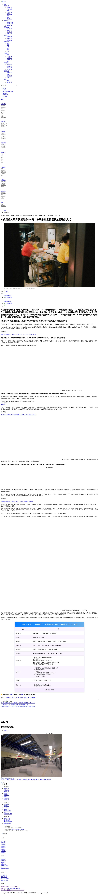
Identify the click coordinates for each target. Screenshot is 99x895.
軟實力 (9, 77)
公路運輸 (9, 66)
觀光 (8, 15)
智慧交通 (9, 36)
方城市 (6, 291)
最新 (5, 4)
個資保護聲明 (7, 823)
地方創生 (6, 27)
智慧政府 (9, 40)
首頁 (5, 210)
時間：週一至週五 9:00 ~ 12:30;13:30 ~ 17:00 (12, 890)
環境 (8, 54)
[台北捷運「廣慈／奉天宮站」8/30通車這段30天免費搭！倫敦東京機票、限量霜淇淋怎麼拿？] (49, 755)
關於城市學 (7, 818)
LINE (10, 694)
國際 (8, 61)
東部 (8, 49)
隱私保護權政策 (8, 821)
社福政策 (9, 12)
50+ (5, 812)
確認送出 (3, 404)
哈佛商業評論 (7, 811)
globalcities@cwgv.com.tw (17, 829)
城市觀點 (9, 82)
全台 (8, 43)
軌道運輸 (9, 64)
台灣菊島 (5, 94)
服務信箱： (4, 888)
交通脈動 (6, 63)
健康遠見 (6, 809)
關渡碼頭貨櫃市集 (8, 91)
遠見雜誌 (6, 806)
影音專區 (6, 804)
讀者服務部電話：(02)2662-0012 (9, 886)
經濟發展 (6, 71)
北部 (8, 45)
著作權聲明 (7, 820)
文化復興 (9, 28)
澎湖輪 (5, 96)
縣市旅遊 (6, 41)
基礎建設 (9, 76)
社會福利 (9, 58)
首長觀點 (9, 7)
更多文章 (6, 730)
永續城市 (6, 53)
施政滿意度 (10, 22)
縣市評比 (6, 20)
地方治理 (6, 6)
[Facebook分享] (8, 297)
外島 (8, 51)
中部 (8, 46)
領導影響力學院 (8, 814)
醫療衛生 (9, 19)
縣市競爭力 (10, 23)
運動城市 (9, 25)
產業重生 (9, 30)
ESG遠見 (6, 807)
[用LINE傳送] (8, 295)
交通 (8, 17)
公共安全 (9, 14)
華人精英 (3, 862)
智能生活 (9, 38)
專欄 (8, 80)
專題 (5, 79)
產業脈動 (9, 72)
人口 (4, 89)
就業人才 (9, 74)
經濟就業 (9, 9)
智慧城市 (6, 35)
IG (22, 694)
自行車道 (9, 69)
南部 (8, 48)
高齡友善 (9, 33)
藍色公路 (9, 67)
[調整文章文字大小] (5, 306)
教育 (8, 10)
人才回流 (9, 32)
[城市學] (3, 1)
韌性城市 (9, 56)
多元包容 (9, 59)
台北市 (5, 93)
